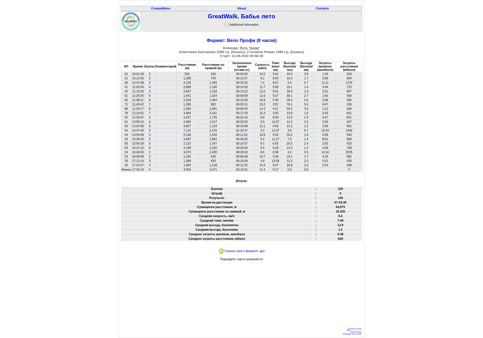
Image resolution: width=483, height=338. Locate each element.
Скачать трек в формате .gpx (244, 251)
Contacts (322, 8)
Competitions (160, 8)
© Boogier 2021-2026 (352, 334)
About (241, 8)
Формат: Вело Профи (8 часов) (242, 40)
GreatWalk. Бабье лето (241, 16)
